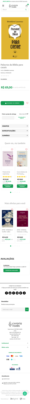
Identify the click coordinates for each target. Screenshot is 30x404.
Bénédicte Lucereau (9, 70)
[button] (10, 245)
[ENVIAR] (27, 309)
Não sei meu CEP (23, 114)
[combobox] (15, 9)
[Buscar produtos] (26, 9)
